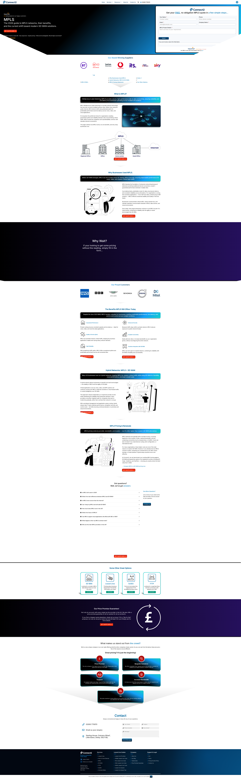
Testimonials (135, 760)
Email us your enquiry (94, 730)
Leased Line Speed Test (120, 770)
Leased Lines (101, 756)
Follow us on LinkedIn (87, 761)
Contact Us (151, 763)
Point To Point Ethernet (103, 758)
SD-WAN (100, 763)
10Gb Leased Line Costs (120, 763)
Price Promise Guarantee (137, 763)
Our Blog (134, 758)
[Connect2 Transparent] (10, 2)
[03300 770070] (84, 724)
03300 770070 (91, 724)
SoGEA (100, 767)
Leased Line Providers (120, 756)
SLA (149, 756)
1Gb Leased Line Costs (120, 760)
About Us (134, 756)
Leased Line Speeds (119, 767)
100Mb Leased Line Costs (121, 758)
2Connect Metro (102, 770)
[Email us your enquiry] (84, 730)
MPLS (99, 760)
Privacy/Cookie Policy (153, 760)
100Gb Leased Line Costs (121, 765)
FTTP (99, 765)
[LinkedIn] (237, 2)
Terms (149, 758)
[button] (112, 2)
